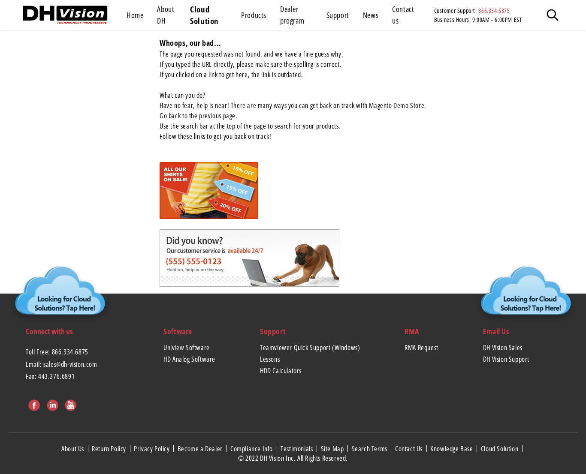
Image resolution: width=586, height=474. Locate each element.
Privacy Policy (152, 448)
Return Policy (109, 448)
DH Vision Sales (503, 347)
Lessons (270, 359)
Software (177, 331)
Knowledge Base (452, 448)
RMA (412, 331)
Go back (170, 115)
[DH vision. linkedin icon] (51, 403)
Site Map (333, 448)
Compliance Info (252, 448)
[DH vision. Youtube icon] (69, 403)
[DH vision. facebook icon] (33, 403)
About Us (73, 448)
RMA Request (421, 347)
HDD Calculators (281, 370)
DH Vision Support (506, 359)
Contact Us (409, 448)
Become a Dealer (201, 448)
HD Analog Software (189, 359)
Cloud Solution (500, 448)
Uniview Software (186, 347)
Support (273, 331)
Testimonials (297, 448)
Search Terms (370, 448)
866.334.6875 (494, 10)
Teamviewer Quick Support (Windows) (310, 347)
